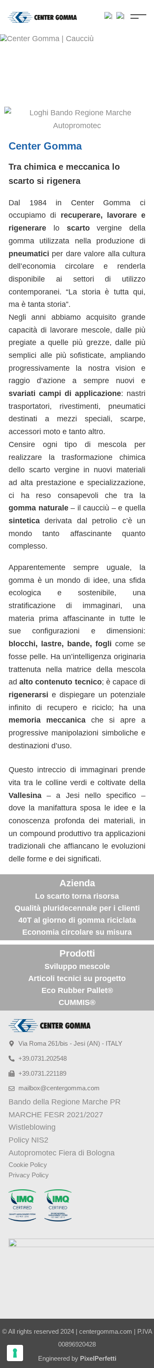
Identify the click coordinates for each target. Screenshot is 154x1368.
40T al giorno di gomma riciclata (77, 920)
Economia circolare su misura (77, 932)
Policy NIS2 (28, 1140)
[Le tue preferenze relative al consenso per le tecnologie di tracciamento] (15, 1353)
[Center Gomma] (42, 17)
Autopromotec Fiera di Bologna (62, 1153)
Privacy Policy (29, 1175)
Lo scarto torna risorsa (77, 896)
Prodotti (77, 953)
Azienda (77, 883)
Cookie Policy (28, 1164)
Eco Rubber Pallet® (77, 990)
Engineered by (77, 1358)
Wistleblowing (32, 1127)
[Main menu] (138, 16)
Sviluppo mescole (77, 966)
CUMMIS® (77, 1002)
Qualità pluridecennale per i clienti (77, 908)
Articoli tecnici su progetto (77, 978)
